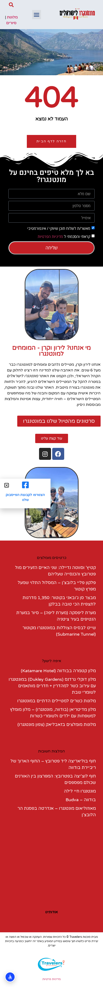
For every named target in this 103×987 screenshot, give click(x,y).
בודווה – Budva (81, 799)
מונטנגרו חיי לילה (80, 791)
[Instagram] (45, 454)
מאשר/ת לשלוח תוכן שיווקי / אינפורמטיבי (58, 228)
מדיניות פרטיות (51, 979)
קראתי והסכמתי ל (64, 236)
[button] (36, 14)
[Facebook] (58, 454)
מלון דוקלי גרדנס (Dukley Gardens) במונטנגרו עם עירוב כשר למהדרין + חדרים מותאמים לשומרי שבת (52, 686)
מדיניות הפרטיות (50, 236)
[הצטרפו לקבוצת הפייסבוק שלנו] (25, 485)
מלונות (12, 17)
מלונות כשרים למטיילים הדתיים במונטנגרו (56, 700)
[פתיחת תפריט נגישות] (10, 977)
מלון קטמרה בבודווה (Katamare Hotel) (58, 670)
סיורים (11, 23)
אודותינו (51, 912)
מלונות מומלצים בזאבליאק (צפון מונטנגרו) (56, 724)
